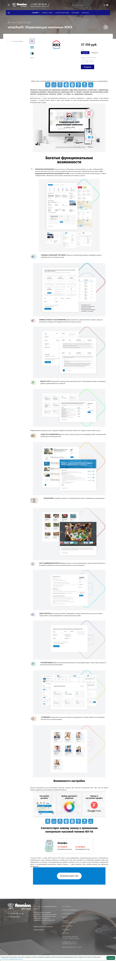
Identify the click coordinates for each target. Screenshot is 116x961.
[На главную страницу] (19, 5)
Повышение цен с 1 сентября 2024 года (69, 943)
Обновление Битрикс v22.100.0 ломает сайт (70, 937)
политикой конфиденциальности (11, 959)
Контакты (65, 933)
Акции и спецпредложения (69, 921)
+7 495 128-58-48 (38, 4)
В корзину (87, 67)
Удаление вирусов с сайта (72, 947)
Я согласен (110, 958)
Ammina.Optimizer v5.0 (70, 910)
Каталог (65, 917)
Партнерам (66, 929)
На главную (66, 906)
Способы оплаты (68, 913)
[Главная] (9, 22)
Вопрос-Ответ (67, 926)
